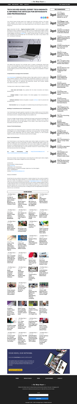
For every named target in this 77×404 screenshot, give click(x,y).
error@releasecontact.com (35, 181)
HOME (9, 4)
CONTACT (26, 4)
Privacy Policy (28, 378)
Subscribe (38, 398)
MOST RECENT (15, 4)
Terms (17, 378)
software (36, 100)
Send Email (12, 165)
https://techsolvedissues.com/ (38, 151)
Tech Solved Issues (11, 77)
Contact (60, 378)
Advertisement (49, 378)
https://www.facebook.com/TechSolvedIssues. (17, 153)
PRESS (21, 4)
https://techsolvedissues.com (18, 171)
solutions (23, 33)
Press (38, 378)
